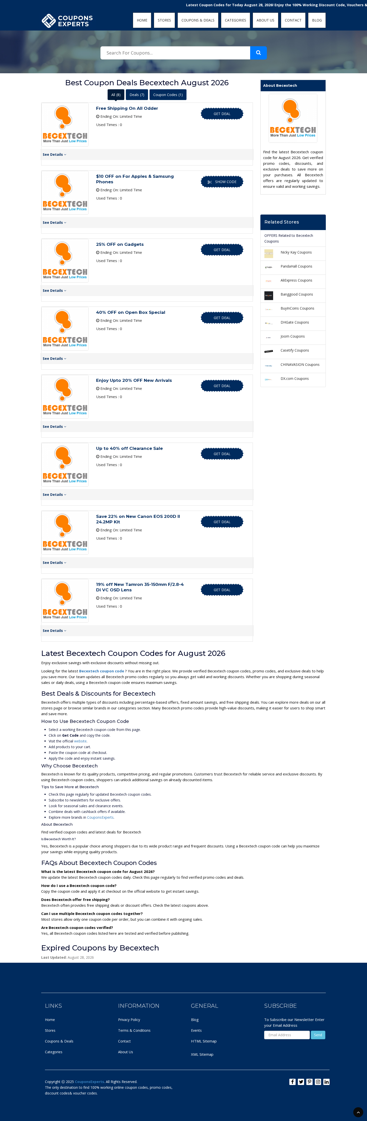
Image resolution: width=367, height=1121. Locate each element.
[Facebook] (292, 1082)
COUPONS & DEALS (198, 20)
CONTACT (293, 20)
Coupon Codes (168, 94)
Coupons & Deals (59, 1041)
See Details (53, 154)
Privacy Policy (129, 1019)
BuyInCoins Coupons (297, 308)
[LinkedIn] (326, 1082)
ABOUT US (265, 20)
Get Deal (222, 113)
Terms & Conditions (134, 1030)
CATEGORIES (235, 20)
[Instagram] (318, 1082)
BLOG (317, 20)
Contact (124, 1041)
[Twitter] (301, 1082)
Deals (137, 94)
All (116, 94)
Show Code (225, 181)
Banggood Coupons (297, 294)
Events (196, 1030)
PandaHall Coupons (296, 266)
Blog (194, 1019)
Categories (53, 1051)
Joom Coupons (293, 336)
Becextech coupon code (102, 670)
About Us (125, 1051)
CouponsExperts (100, 817)
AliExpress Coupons (296, 280)
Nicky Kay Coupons (296, 252)
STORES (164, 20)
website (80, 741)
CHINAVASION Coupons (300, 364)
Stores (50, 1030)
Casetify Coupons (295, 350)
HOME (142, 20)
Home (50, 1019)
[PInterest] (309, 1082)
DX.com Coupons (295, 378)
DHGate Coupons (295, 322)
